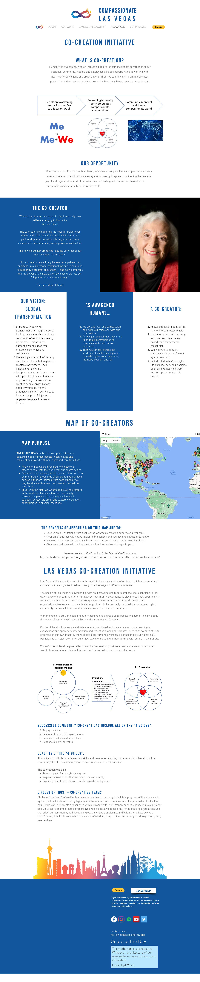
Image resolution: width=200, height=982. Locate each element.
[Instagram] (121, 919)
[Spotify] (129, 919)
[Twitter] (144, 919)
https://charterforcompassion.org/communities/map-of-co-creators (80, 557)
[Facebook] (114, 919)
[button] (158, 27)
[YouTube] (136, 919)
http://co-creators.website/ (143, 557)
